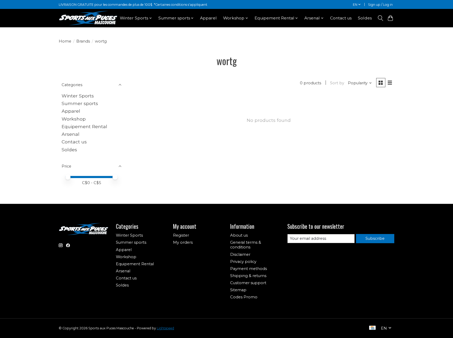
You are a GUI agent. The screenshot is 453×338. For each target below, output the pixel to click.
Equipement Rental (84, 126)
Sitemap (238, 290)
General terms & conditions (245, 244)
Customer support (248, 282)
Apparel (208, 17)
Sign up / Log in (380, 5)
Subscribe (375, 238)
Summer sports (80, 103)
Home (65, 41)
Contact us (341, 17)
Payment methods (248, 268)
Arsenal (70, 134)
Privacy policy (243, 261)
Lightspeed (165, 328)
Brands (83, 41)
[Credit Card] (372, 328)
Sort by (337, 83)
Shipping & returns (248, 275)
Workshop (74, 119)
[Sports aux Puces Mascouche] (88, 18)
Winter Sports (78, 95)
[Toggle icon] (380, 18)
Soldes (365, 17)
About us (239, 235)
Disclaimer (240, 254)
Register (181, 235)
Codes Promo (243, 297)
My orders (183, 242)
